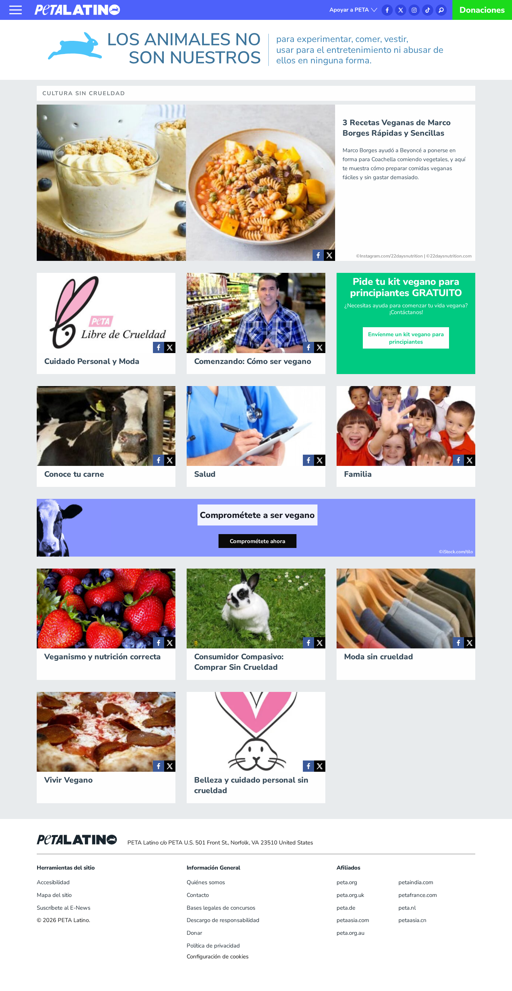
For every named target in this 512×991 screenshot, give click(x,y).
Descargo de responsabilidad (223, 920)
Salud (205, 474)
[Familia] (458, 460)
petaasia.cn (412, 920)
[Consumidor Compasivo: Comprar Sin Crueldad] (308, 642)
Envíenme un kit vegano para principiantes (406, 338)
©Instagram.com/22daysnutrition (389, 256)
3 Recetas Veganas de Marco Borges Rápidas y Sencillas (397, 127)
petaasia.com (353, 920)
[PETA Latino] (77, 9)
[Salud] (308, 460)
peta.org (347, 882)
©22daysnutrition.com (449, 256)
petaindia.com (415, 882)
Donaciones (482, 10)
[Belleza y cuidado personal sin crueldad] (308, 766)
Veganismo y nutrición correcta (102, 656)
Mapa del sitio (54, 895)
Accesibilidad (53, 882)
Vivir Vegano (68, 780)
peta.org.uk (350, 895)
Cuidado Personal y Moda (91, 361)
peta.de (346, 908)
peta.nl (407, 908)
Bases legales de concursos (221, 908)
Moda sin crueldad (378, 656)
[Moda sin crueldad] (458, 642)
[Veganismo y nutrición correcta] (158, 642)
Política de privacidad (213, 945)
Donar (194, 933)
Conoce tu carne (74, 474)
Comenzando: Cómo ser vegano (252, 361)
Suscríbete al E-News (63, 908)
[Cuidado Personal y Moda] (158, 347)
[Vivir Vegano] (158, 766)
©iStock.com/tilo (456, 552)
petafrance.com (417, 895)
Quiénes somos (206, 882)
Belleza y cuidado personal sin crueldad (251, 785)
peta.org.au (350, 933)
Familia (358, 474)
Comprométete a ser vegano (257, 515)
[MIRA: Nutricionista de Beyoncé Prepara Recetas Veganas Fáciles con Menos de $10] (318, 255)
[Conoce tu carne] (158, 460)
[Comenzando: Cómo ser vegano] (308, 347)
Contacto (198, 895)
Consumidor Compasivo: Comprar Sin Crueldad (238, 661)
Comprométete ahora (257, 541)
